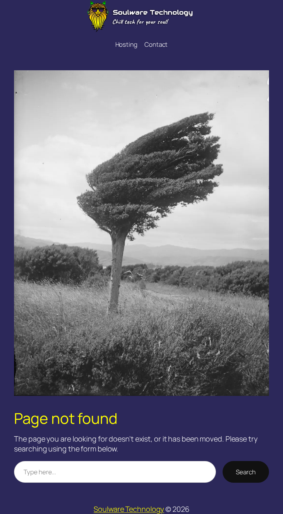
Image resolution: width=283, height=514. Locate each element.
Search (245, 472)
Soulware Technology (129, 509)
